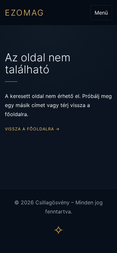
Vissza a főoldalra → (32, 128)
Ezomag (24, 13)
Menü (101, 12)
